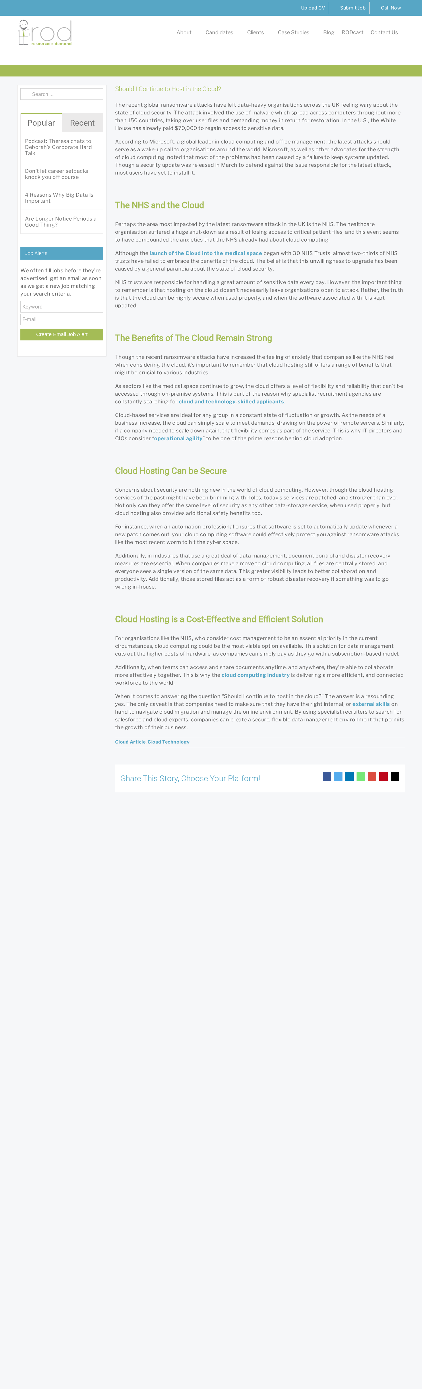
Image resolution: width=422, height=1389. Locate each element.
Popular (41, 123)
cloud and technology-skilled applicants (231, 402)
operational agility (178, 438)
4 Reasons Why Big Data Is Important (59, 198)
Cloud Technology (168, 742)
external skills (371, 704)
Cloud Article (130, 742)
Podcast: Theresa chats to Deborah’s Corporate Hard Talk (58, 147)
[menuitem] (309, 8)
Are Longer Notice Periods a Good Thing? (61, 222)
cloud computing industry (256, 675)
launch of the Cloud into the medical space (206, 253)
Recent (82, 123)
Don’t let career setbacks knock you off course (56, 174)
